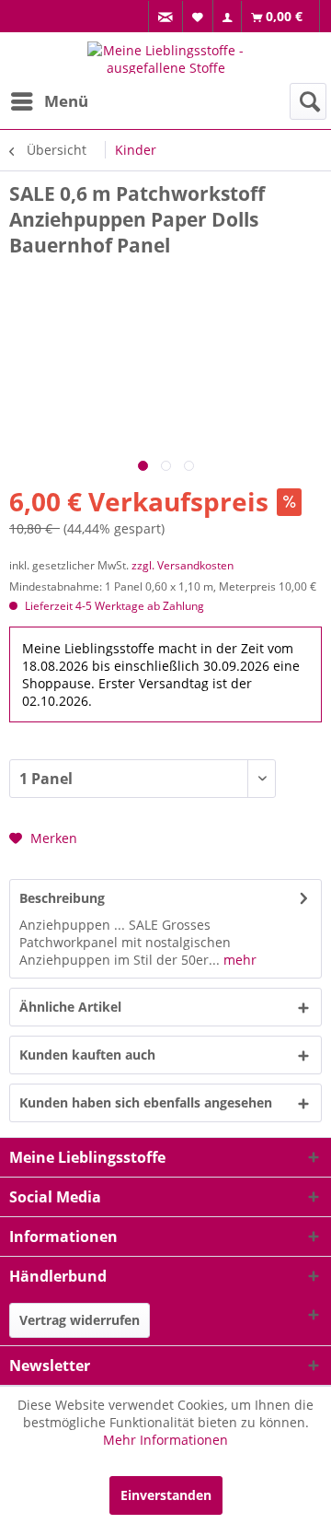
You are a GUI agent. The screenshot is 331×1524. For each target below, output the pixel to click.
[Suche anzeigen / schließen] (308, 101)
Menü (66, 100)
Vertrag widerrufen (79, 1320)
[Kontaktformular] (166, 17)
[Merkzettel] (198, 16)
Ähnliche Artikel (70, 1006)
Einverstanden (165, 1495)
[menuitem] (165, 17)
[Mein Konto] (227, 17)
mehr (238, 959)
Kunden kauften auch (87, 1054)
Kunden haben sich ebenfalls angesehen (145, 1102)
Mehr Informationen (165, 1439)
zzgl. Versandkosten (182, 565)
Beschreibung (62, 898)
